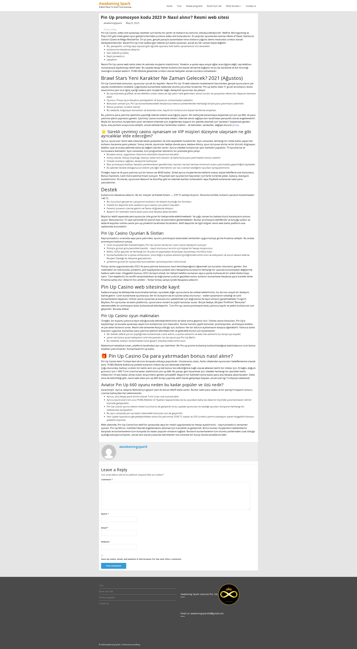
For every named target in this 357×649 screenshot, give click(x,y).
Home (169, 6)
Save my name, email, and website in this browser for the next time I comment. (141, 559)
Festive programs (194, 6)
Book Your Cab (214, 6)
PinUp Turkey (109, 29)
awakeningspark (113, 23)
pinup (235, 125)
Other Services (233, 6)
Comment (107, 479)
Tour (179, 6)
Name (105, 514)
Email (104, 527)
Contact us (251, 6)
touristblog (135, 644)
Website (105, 541)
